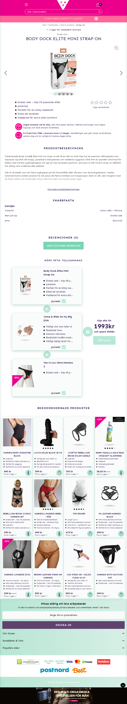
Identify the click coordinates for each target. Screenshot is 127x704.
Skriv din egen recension (63, 245)
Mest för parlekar (67, 25)
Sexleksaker (53, 25)
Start (44, 25)
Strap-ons (80, 25)
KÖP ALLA (104, 340)
